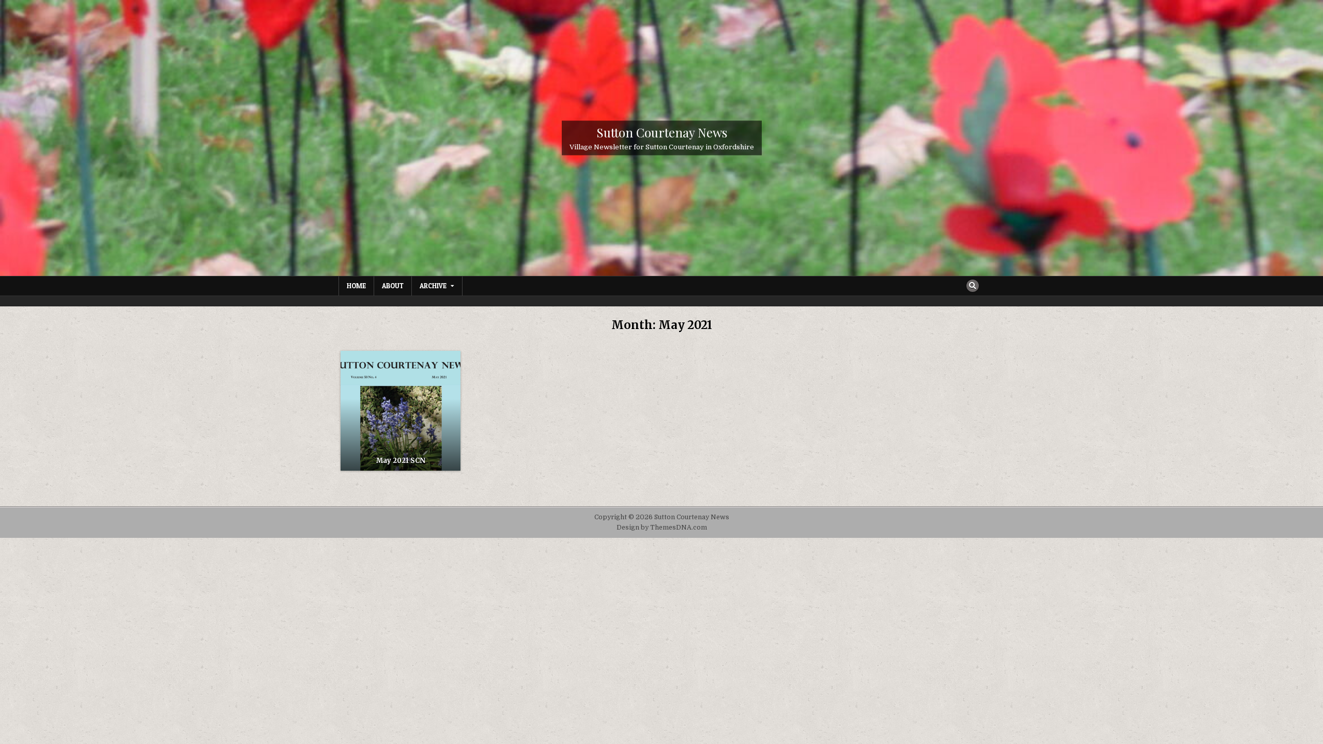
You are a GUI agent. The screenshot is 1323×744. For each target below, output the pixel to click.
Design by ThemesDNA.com (662, 527)
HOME (356, 286)
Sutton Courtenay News (661, 131)
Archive (433, 286)
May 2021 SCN (400, 460)
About (393, 286)
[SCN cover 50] (400, 411)
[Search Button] (972, 286)
